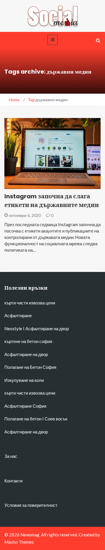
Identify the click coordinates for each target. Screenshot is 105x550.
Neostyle (13, 328)
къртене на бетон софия (28, 341)
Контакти (13, 480)
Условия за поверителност (30, 505)
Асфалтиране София (25, 406)
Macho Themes (19, 541)
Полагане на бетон (22, 418)
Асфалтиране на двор (47, 328)
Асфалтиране (18, 315)
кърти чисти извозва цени (29, 302)
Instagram (23, 185)
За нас (10, 456)
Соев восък (56, 418)
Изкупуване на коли (24, 380)
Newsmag (29, 534)
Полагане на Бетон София (30, 367)
